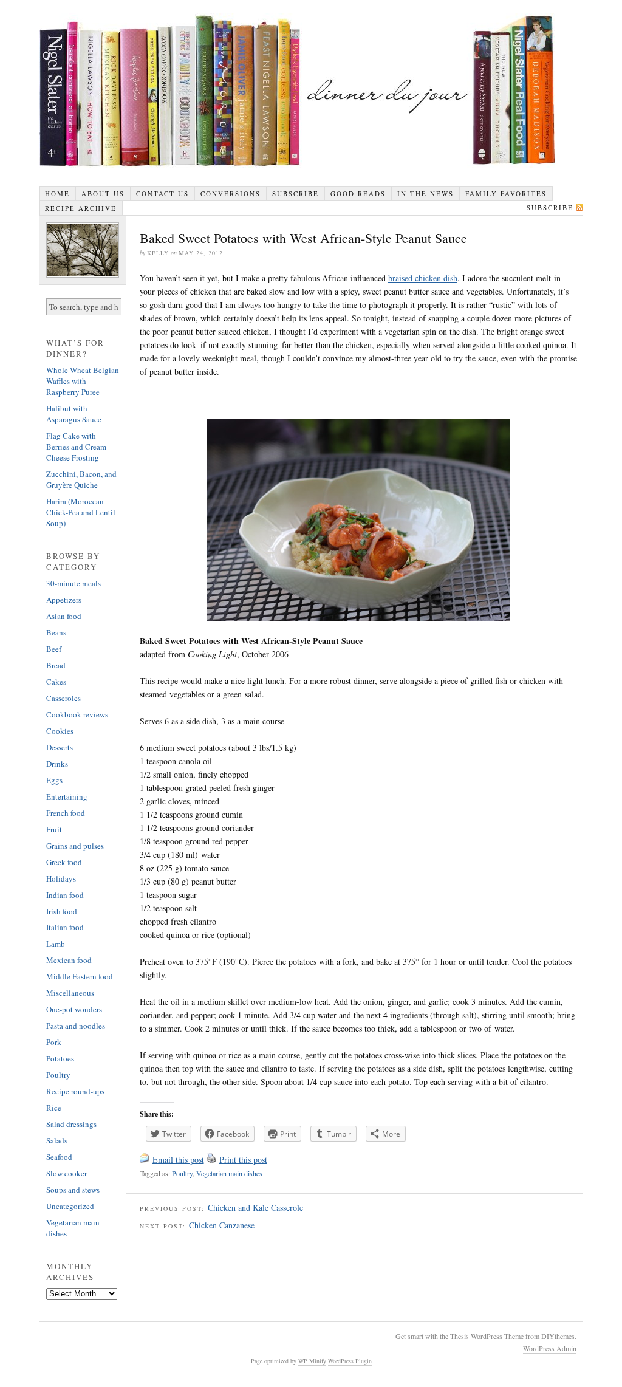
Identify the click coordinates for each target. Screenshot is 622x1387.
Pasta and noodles (75, 1025)
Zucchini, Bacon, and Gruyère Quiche (81, 479)
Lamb (55, 943)
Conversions (230, 193)
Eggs (54, 780)
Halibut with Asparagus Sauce (73, 414)
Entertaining (66, 796)
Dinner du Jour (297, 90)
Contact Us (162, 193)
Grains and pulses (75, 845)
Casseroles (63, 698)
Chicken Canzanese (222, 1225)
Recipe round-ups (75, 1091)
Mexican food (69, 959)
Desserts (59, 747)
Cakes (56, 681)
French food (65, 812)
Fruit (54, 829)
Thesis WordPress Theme (487, 1336)
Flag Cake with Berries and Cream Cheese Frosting (76, 446)
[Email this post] (144, 1159)
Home (57, 193)
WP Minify (312, 1361)
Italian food (65, 927)
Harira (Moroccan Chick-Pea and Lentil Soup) (80, 512)
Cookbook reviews (77, 714)
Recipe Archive (81, 208)
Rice (53, 1107)
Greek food (64, 862)
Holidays (61, 878)
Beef (53, 648)
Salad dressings (71, 1123)
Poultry (182, 1173)
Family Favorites (506, 193)
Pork (53, 1041)
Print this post (243, 1159)
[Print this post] (211, 1159)
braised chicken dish (422, 278)
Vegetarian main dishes (229, 1173)
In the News (425, 193)
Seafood (59, 1156)
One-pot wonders (74, 1009)
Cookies (59, 730)
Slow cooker (66, 1173)
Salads (56, 1140)
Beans (56, 632)
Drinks (57, 763)
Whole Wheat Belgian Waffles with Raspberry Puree (82, 381)
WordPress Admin (549, 1348)
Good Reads (358, 193)
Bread (56, 665)
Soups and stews (73, 1189)
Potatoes (60, 1058)
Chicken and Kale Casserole (255, 1207)
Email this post (178, 1159)
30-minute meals (73, 583)
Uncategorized (70, 1205)
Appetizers (63, 599)
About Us (103, 193)
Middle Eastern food (79, 976)
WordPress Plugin (350, 1361)
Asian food (63, 616)
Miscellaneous (70, 992)
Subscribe (295, 193)
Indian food (65, 894)
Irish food (61, 911)
